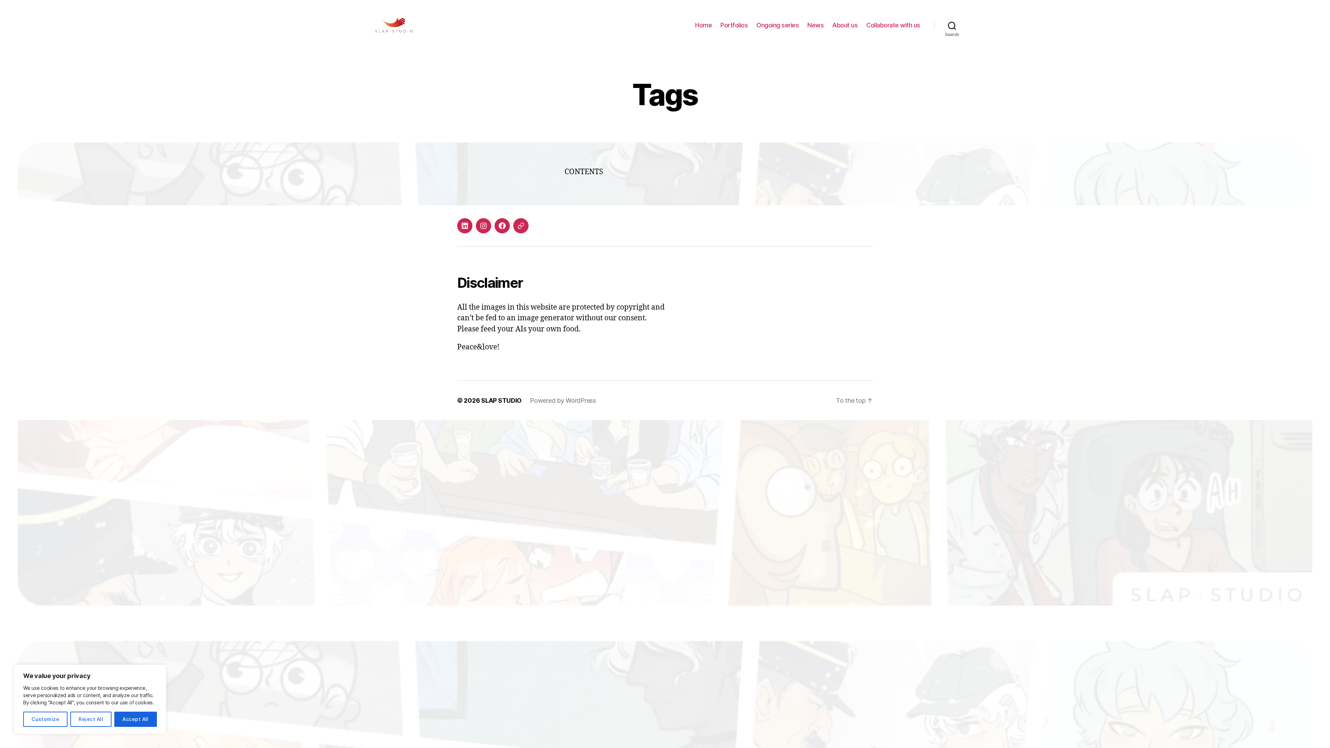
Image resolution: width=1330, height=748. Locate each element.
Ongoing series (777, 25)
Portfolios (734, 25)
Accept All (136, 719)
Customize (45, 719)
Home (703, 25)
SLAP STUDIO (501, 400)
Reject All (91, 719)
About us (845, 25)
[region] (90, 699)
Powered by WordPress (563, 400)
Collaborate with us (893, 25)
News (815, 25)
